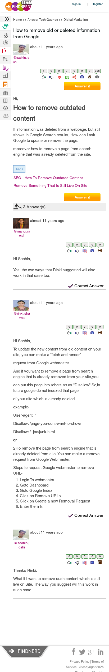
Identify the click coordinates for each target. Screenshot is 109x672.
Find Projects (5, 59)
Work (5, 51)
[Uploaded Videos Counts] (100, 250)
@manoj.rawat (21, 233)
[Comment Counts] (66, 76)
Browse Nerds (5, 42)
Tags (19, 169)
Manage (5, 68)
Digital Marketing (75, 20)
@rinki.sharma (21, 315)
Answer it (82, 86)
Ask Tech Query (5, 107)
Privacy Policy (79, 661)
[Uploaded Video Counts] (89, 76)
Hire (5, 26)
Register (97, 4)
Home (17, 20)
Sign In (76, 4)
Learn (5, 84)
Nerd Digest (5, 92)
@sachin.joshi (21, 60)
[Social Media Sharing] (74, 76)
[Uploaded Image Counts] (81, 76)
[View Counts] (97, 76)
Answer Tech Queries (43, 20)
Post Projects (5, 34)
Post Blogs (5, 115)
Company (5, 75)
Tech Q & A (5, 100)
